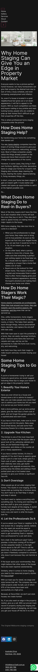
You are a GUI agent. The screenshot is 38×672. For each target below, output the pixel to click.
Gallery (4, 14)
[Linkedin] (9, 639)
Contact (4, 21)
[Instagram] (14, 639)
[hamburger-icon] (3, 9)
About (3, 19)
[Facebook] (3, 639)
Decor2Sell (8, 576)
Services (4, 16)
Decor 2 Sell (12, 3)
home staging (13, 144)
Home (3, 11)
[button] (33, 667)
